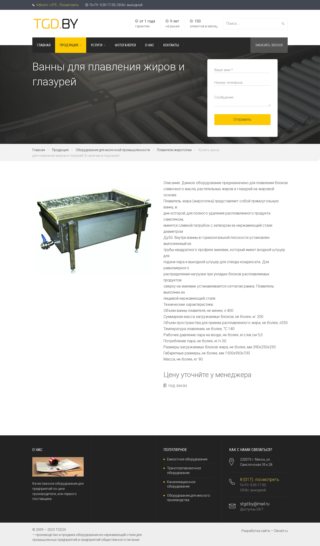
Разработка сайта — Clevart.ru (265, 531)
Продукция (69, 45)
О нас (149, 45)
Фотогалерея (125, 45)
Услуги (96, 45)
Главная (44, 45)
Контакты (171, 45)
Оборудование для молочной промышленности (113, 150)
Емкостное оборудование (187, 459)
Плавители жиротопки (174, 150)
